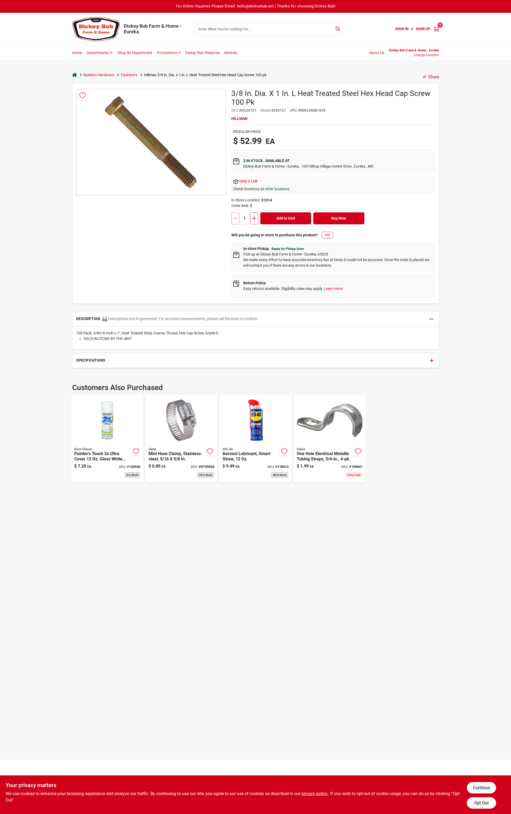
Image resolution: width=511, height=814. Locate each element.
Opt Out (481, 802)
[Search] (338, 28)
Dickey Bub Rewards (202, 53)
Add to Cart (285, 218)
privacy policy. (315, 793)
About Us (377, 53)
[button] (255, 319)
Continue (481, 787)
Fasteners (129, 75)
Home (77, 53)
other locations (277, 189)
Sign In (402, 29)
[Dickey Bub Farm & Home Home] (96, 29)
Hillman (239, 118)
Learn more (333, 288)
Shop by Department (135, 53)
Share (433, 76)
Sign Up (423, 29)
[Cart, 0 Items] (436, 29)
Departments (98, 53)
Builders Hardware (99, 75)
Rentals (230, 53)
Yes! (327, 235)
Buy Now (338, 218)
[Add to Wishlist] (82, 95)
